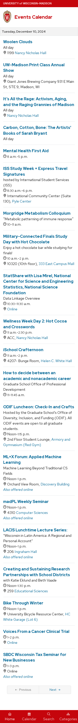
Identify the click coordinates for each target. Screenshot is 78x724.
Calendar (29, 719)
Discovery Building (55, 484)
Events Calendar (33, 17)
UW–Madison (27, 3)
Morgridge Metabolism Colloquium (36, 213)
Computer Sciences (32, 512)
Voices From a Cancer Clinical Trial (36, 631)
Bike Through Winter (23, 603)
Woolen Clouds (17, 41)
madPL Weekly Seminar (26, 501)
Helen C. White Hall (56, 361)
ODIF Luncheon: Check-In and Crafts (38, 406)
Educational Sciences (31, 591)
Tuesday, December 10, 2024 (24, 31)
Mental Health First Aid (26, 150)
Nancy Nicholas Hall (30, 53)
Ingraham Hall (26, 551)
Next (52, 690)
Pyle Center (21, 201)
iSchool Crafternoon (23, 349)
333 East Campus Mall (56, 263)
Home (10, 719)
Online (12, 309)
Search (48, 719)
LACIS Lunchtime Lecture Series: (35, 530)
